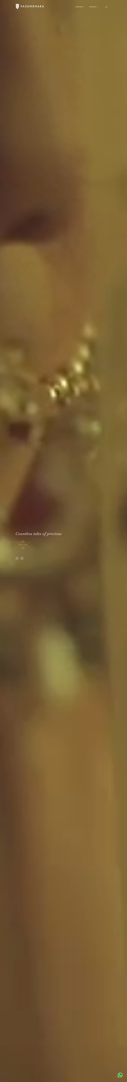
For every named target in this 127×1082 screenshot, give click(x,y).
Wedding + (93, 7)
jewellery (79, 7)
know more (23, 545)
